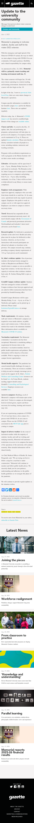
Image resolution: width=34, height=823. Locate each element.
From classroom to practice (13, 636)
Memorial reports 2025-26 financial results (12, 752)
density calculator (12, 140)
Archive (17, 809)
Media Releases (17, 816)
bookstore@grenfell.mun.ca (10, 308)
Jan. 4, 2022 (5, 34)
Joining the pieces (13, 560)
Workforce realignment (16, 599)
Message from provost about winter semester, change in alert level (16, 25)
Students (18, 512)
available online (24, 121)
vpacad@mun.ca (17, 500)
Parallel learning (11, 713)
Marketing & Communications (17, 814)
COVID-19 (4, 512)
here (16, 106)
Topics (3, 509)
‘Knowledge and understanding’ (12, 675)
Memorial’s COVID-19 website (11, 332)
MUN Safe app (18, 424)
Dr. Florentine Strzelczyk (11, 38)
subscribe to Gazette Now (9, 520)
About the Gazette (17, 806)
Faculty (10, 512)
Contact (17, 811)
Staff (13, 512)
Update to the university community (13, 15)
